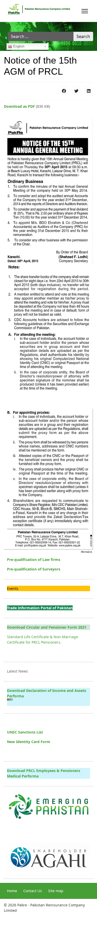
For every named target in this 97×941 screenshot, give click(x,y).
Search (83, 36)
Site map (55, 890)
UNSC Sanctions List (25, 732)
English (18, 46)
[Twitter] (76, 90)
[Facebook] (63, 90)
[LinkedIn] (88, 90)
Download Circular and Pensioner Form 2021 (46, 627)
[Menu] (84, 11)
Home (12, 890)
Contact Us (32, 890)
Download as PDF (19, 106)
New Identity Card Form (28, 741)
